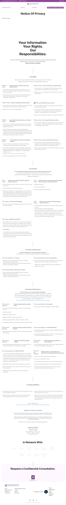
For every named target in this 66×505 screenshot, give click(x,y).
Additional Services (8, 490)
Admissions (7, 491)
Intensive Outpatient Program (20, 488)
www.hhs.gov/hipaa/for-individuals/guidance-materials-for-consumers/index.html (33, 300)
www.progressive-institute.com (33, 431)
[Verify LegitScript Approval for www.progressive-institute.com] (46, 491)
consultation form (32, 480)
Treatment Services (6, 7)
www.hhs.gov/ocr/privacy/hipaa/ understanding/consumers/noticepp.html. (33, 404)
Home (6, 488)
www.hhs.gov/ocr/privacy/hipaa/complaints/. (16, 153)
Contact (16, 491)
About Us (16, 490)
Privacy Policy (7, 492)
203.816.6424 (33, 434)
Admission (23, 7)
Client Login (17, 492)
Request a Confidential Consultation (55, 7)
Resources (34, 7)
